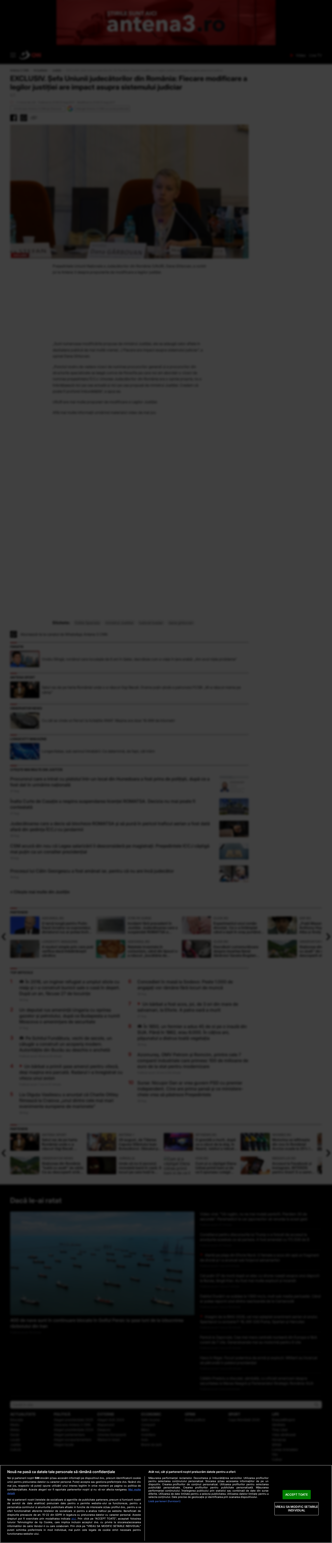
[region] (166, 1504)
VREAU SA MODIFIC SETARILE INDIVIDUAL (296, 1508)
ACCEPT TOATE (296, 1494)
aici (73, 1518)
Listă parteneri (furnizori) (164, 1501)
